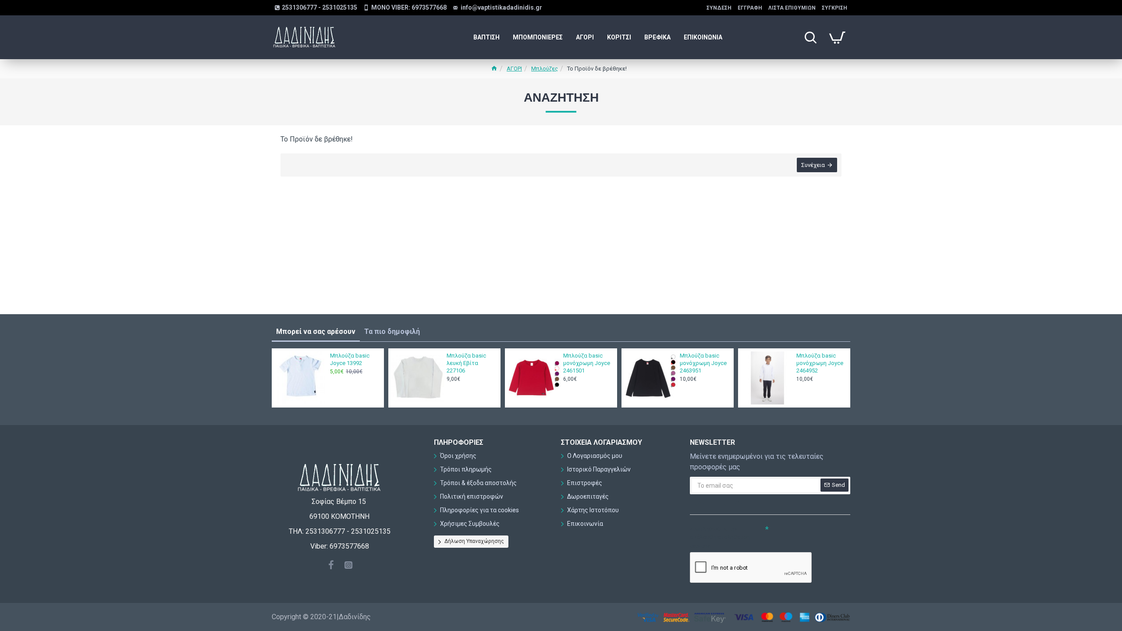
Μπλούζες (544, 68)
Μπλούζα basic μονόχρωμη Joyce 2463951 (703, 363)
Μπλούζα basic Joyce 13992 (349, 359)
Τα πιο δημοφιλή (392, 331)
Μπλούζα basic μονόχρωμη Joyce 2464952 (819, 363)
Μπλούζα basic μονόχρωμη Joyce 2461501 (586, 363)
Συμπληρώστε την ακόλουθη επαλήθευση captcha (720, 537)
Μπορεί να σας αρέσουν (315, 331)
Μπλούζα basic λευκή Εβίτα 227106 (466, 363)
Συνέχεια (813, 165)
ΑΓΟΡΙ (514, 68)
